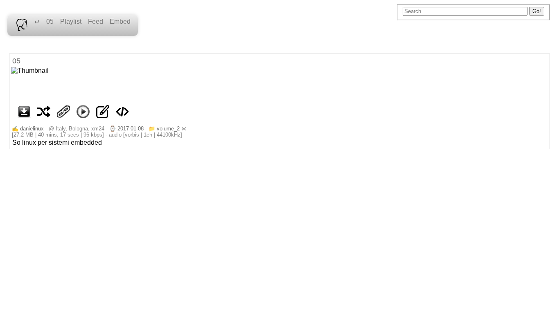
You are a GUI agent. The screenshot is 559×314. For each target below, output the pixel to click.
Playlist (70, 21)
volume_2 (168, 129)
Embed (120, 21)
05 (50, 21)
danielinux (32, 129)
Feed (95, 21)
